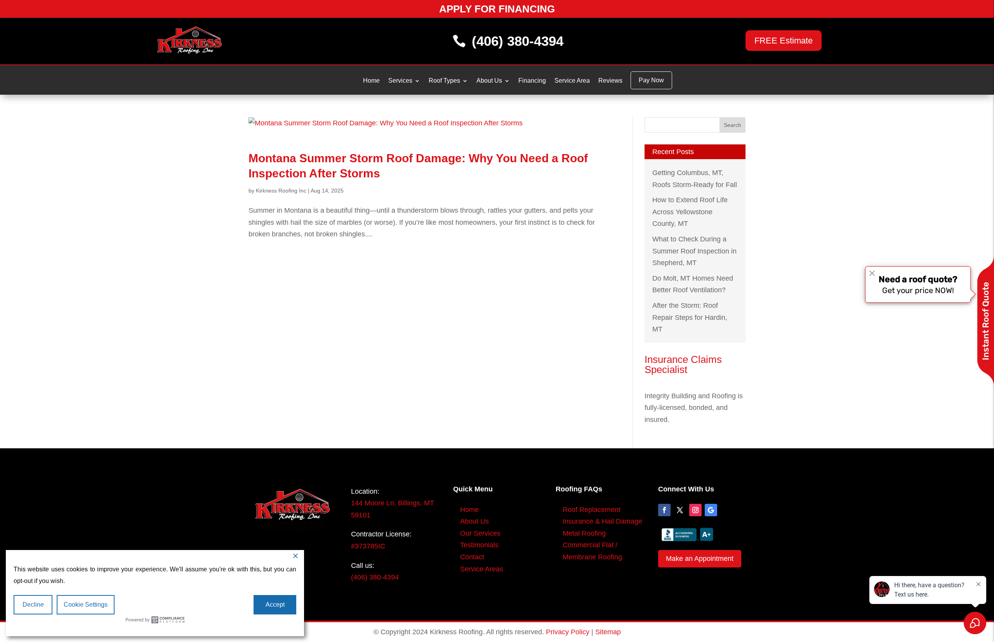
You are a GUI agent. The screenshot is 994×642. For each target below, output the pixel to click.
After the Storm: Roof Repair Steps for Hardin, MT (689, 317)
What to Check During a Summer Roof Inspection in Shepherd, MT (694, 251)
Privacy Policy (567, 632)
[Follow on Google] (711, 510)
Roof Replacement (591, 510)
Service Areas (481, 569)
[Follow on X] (680, 510)
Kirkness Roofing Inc (281, 190)
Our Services (480, 533)
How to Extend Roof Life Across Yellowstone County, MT (690, 211)
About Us (489, 81)
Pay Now (651, 80)
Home (371, 81)
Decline (33, 604)
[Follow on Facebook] (664, 510)
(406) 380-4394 (517, 41)
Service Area (572, 81)
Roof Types (444, 81)
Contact (472, 557)
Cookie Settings (86, 604)
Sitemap (608, 632)
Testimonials (479, 545)
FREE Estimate (783, 40)
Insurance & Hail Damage (602, 521)
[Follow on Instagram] (695, 510)
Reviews (610, 81)
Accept (275, 604)
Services (400, 81)
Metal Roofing (584, 533)
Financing (532, 81)
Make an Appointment (699, 558)
